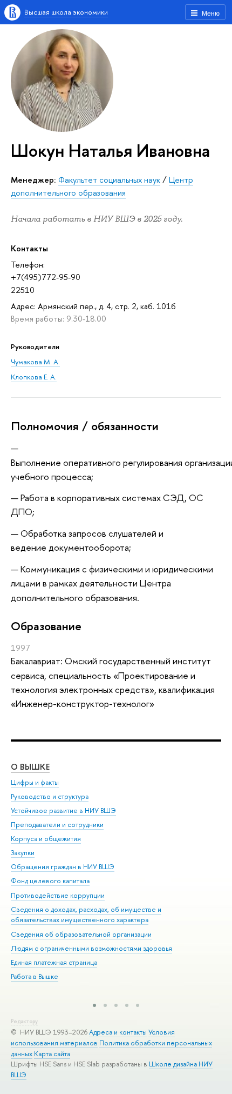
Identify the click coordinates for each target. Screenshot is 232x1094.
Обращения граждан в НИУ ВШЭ (62, 866)
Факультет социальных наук (109, 179)
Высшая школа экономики (66, 12)
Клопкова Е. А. (34, 377)
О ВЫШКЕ (30, 766)
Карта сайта (52, 1053)
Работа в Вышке (34, 976)
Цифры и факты (35, 782)
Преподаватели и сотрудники (57, 824)
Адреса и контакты (118, 1032)
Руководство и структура (49, 796)
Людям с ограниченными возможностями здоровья (91, 948)
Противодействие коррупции (58, 895)
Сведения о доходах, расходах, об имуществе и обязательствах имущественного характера (86, 915)
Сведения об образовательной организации (81, 934)
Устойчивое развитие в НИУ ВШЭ (63, 810)
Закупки (23, 852)
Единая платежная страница (54, 962)
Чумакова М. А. (35, 361)
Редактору (24, 1021)
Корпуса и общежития (46, 838)
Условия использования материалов (93, 1038)
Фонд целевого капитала (50, 880)
